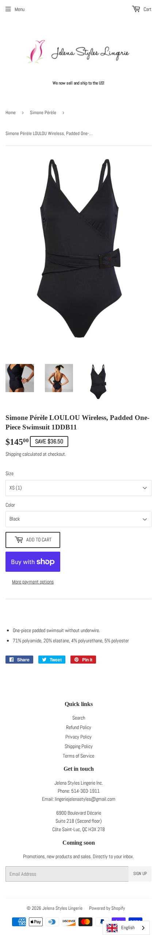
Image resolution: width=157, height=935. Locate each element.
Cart (147, 9)
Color (10, 505)
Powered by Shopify (107, 908)
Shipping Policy (79, 746)
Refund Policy (78, 727)
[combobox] (126, 928)
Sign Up (140, 873)
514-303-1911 (85, 791)
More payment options (33, 581)
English (128, 927)
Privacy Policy (78, 736)
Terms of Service (78, 755)
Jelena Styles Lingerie (62, 908)
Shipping (13, 454)
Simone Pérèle (43, 112)
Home (10, 112)
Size (9, 473)
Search (78, 717)
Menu (19, 9)
